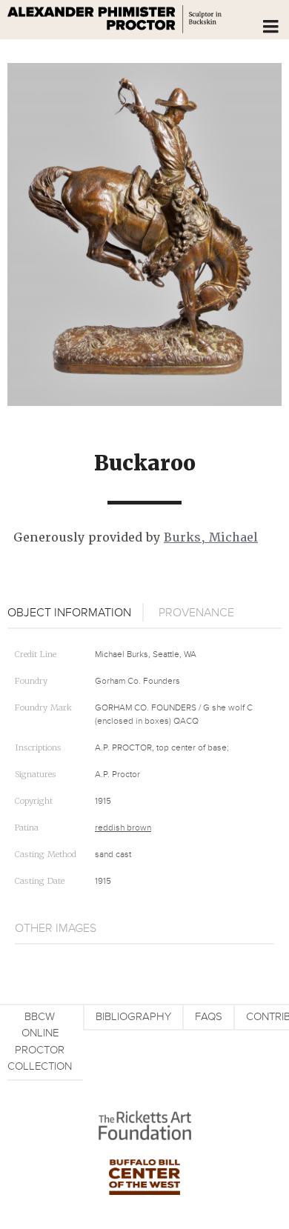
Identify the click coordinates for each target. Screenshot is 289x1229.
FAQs (208, 1017)
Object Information (69, 612)
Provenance (196, 612)
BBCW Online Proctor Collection (39, 1042)
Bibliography (133, 1017)
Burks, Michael (211, 537)
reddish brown (123, 827)
